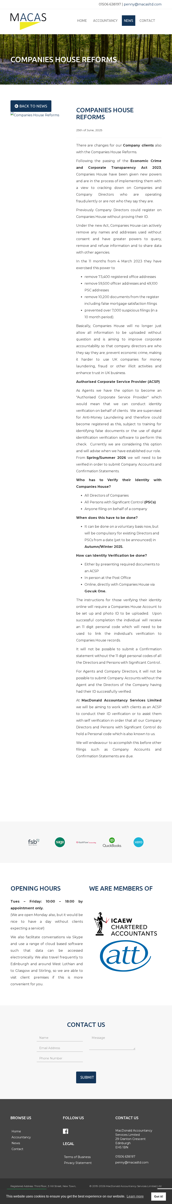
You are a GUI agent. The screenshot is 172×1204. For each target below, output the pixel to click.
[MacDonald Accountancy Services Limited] (33, 21)
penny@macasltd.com (143, 4)
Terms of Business (77, 1157)
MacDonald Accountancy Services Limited (131, 1186)
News (128, 20)
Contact (147, 20)
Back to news (32, 106)
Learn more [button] (135, 1196)
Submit (87, 1077)
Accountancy (105, 20)
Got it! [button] (158, 1196)
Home (82, 20)
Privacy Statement (78, 1163)
